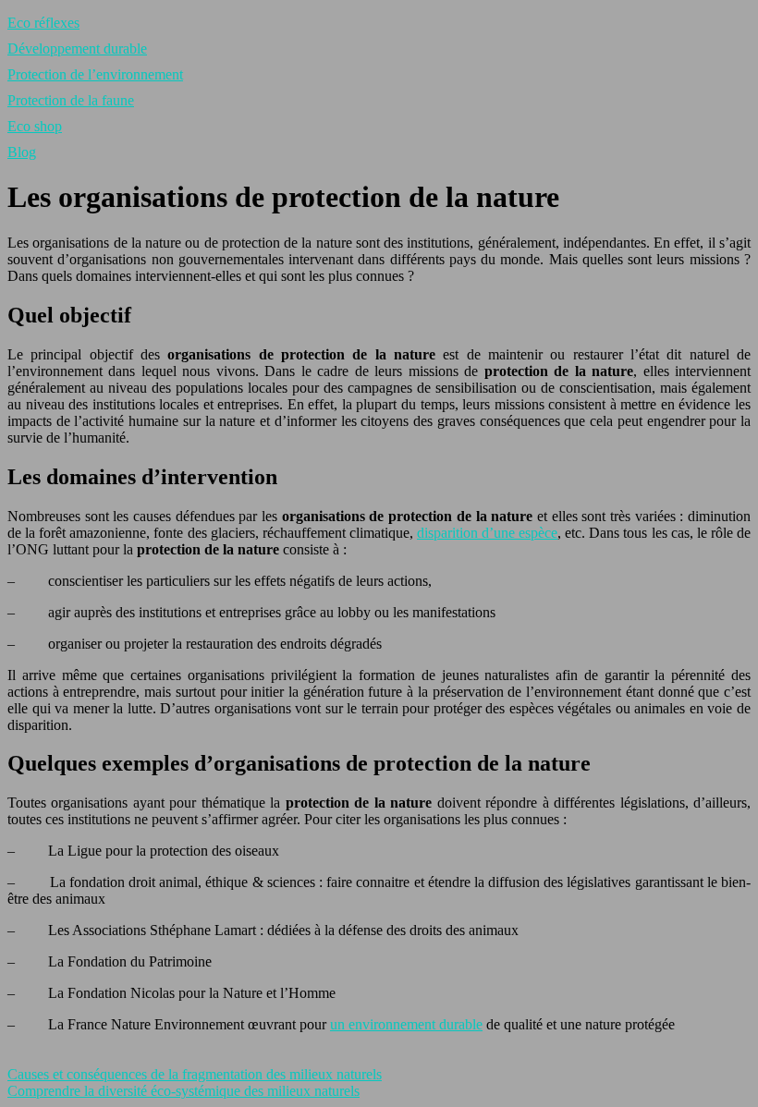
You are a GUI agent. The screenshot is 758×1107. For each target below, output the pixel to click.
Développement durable (77, 48)
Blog (21, 152)
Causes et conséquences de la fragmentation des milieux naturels (194, 1074)
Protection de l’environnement (95, 74)
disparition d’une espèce (487, 533)
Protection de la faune (70, 100)
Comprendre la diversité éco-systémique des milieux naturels (183, 1091)
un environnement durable (406, 1024)
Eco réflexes (43, 22)
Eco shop (34, 126)
